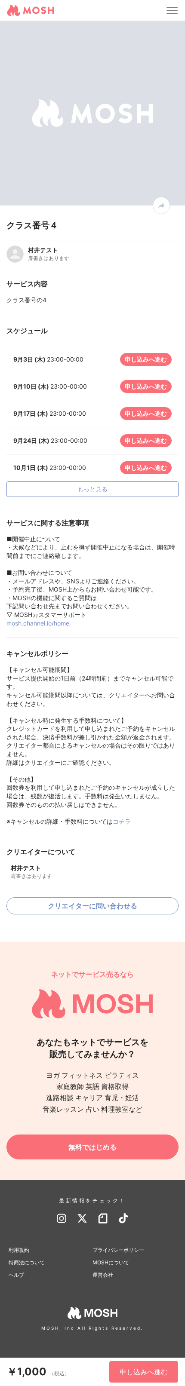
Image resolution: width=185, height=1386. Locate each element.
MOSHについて (110, 1262)
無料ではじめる (92, 1147)
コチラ (122, 821)
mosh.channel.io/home (37, 623)
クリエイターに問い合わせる (92, 906)
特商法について (27, 1262)
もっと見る (92, 489)
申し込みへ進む (146, 359)
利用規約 (19, 1250)
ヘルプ (16, 1275)
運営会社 (102, 1275)
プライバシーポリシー (118, 1250)
